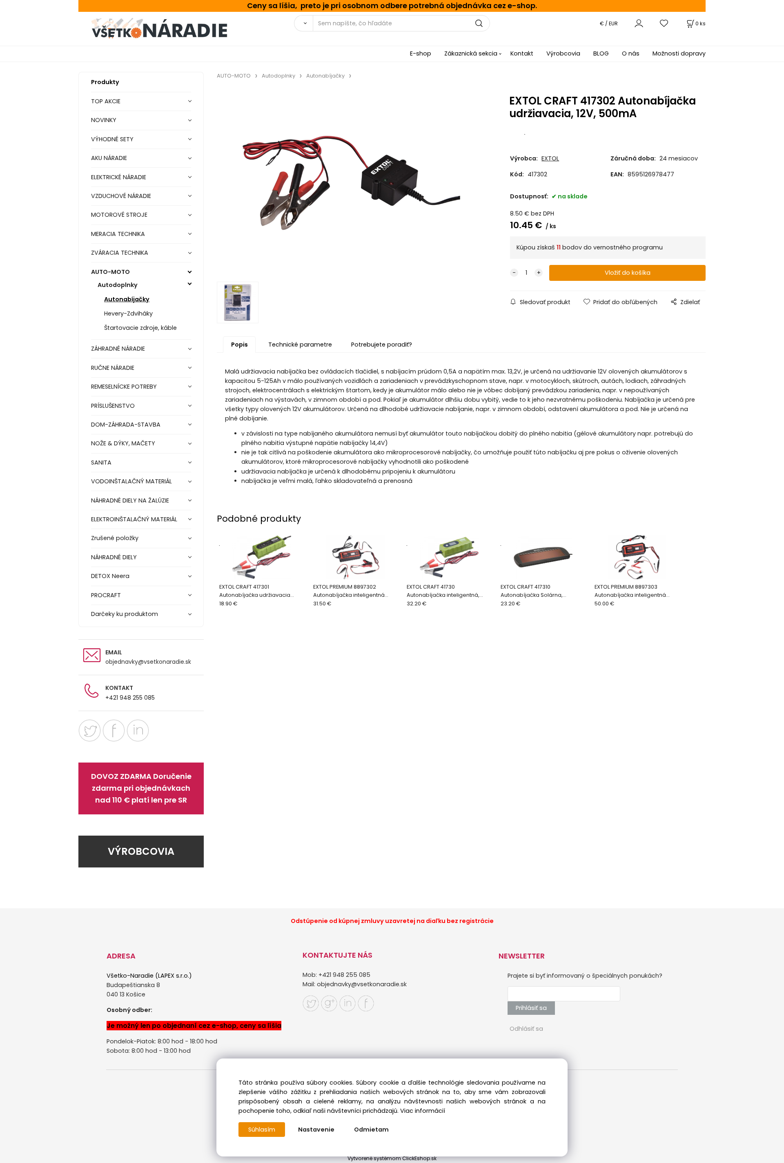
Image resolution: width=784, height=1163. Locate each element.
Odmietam (371, 1129)
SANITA (101, 462)
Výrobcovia (563, 53)
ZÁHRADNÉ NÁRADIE (118, 349)
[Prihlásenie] (639, 23)
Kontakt (521, 53)
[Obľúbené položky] (664, 23)
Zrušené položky (114, 538)
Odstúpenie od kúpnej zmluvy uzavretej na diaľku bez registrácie (392, 921)
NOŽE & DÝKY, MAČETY (123, 443)
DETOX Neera (110, 576)
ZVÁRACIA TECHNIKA (119, 253)
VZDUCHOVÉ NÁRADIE (121, 196)
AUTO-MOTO (110, 272)
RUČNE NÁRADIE (112, 368)
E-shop (420, 53)
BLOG (601, 53)
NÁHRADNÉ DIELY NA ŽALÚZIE (130, 500)
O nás (630, 53)
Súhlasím (261, 1129)
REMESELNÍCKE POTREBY (124, 386)
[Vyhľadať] (303, 23)
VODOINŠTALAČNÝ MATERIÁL (131, 481)
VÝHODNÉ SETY (112, 139)
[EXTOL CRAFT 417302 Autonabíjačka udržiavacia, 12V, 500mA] (351, 183)
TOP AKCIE (105, 101)
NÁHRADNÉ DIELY (114, 557)
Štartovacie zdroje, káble (140, 328)
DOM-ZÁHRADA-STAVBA (125, 424)
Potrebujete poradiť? (381, 344)
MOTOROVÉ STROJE (119, 215)
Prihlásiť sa (531, 1008)
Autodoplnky (118, 285)
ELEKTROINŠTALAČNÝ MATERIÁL (134, 519)
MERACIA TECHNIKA (118, 234)
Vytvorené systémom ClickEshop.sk (392, 1158)
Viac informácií (422, 1111)
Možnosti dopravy (679, 53)
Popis (239, 344)
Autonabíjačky (126, 299)
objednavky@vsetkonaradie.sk (148, 662)
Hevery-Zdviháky (128, 313)
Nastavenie (316, 1129)
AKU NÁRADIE (109, 158)
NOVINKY (103, 120)
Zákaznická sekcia (470, 53)
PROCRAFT (106, 595)
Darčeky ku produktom (124, 614)
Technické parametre (300, 344)
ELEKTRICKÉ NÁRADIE (118, 177)
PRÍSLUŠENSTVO (113, 406)
